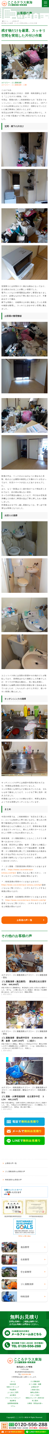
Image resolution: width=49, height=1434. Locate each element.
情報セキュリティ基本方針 (35, 1398)
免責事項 (13, 1400)
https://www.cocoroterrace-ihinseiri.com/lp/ (25, 900)
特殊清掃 (13, 1384)
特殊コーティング (13, 1387)
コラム (13, 1406)
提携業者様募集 (12, 1403)
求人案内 (35, 1400)
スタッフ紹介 (35, 1395)
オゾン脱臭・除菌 (35, 1384)
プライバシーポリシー (13, 1398)
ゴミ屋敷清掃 (35, 1381)
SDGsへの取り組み (24, 1236)
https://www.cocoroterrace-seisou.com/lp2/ (21, 885)
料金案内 (13, 1389)
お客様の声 (15, 21)
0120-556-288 (26, 1374)
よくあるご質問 (12, 1392)
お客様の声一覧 (24, 920)
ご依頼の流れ (35, 1389)
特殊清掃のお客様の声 (13, 1180)
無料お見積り (35, 1392)
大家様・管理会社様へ (35, 1403)
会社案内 (13, 1395)
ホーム (13, 1381)
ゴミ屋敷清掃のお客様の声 (15, 1171)
